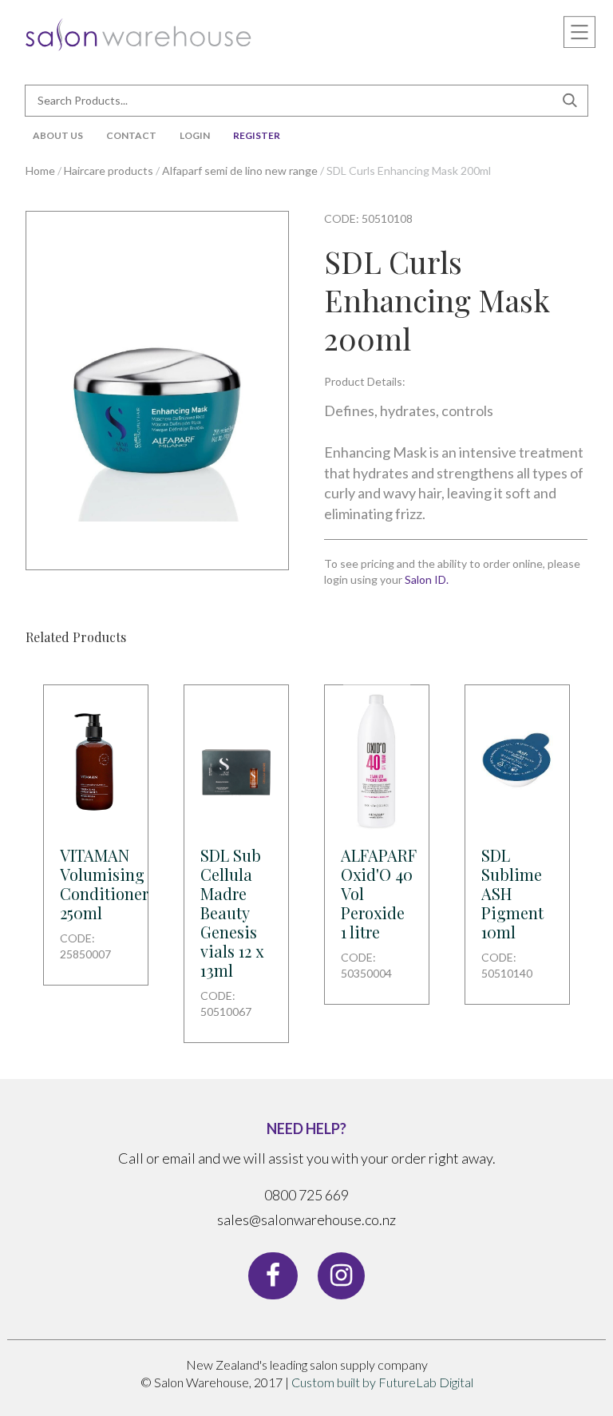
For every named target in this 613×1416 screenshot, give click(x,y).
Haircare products (108, 170)
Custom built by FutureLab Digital (382, 1382)
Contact (131, 135)
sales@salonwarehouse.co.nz (306, 1219)
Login (195, 135)
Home (40, 170)
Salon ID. (427, 579)
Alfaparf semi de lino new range (240, 170)
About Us (58, 135)
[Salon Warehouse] (138, 32)
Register (256, 135)
